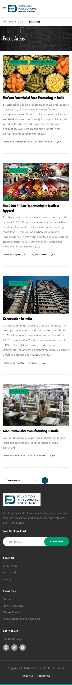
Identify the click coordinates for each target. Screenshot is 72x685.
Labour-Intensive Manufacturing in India (30, 431)
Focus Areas (18, 62)
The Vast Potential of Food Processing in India (33, 97)
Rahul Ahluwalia (38, 455)
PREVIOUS (14, 480)
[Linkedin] (6, 647)
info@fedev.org (12, 639)
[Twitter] (14, 647)
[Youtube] (22, 647)
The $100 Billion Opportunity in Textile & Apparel (31, 208)
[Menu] (4, 8)
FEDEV (33, 362)
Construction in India (17, 318)
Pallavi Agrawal (45, 141)
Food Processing (43, 62)
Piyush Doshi (41, 254)
